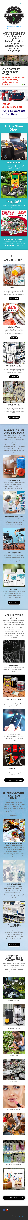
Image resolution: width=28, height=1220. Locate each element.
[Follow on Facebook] (4, 1210)
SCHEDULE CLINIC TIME (14, 29)
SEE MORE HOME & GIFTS (14, 1198)
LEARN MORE (14, 377)
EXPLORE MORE (14, 417)
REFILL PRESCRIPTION (14, 26)
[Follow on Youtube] (7, 1210)
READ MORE (14, 299)
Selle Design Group (21, 1216)
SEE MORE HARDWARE (14, 780)
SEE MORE (14, 338)
